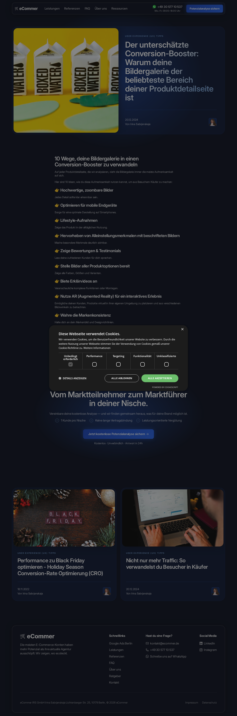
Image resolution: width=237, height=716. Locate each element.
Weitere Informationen (97, 348)
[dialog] (118, 358)
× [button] (182, 329)
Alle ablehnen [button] (121, 378)
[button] (72, 378)
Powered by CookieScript (165, 387)
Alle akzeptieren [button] (160, 378)
